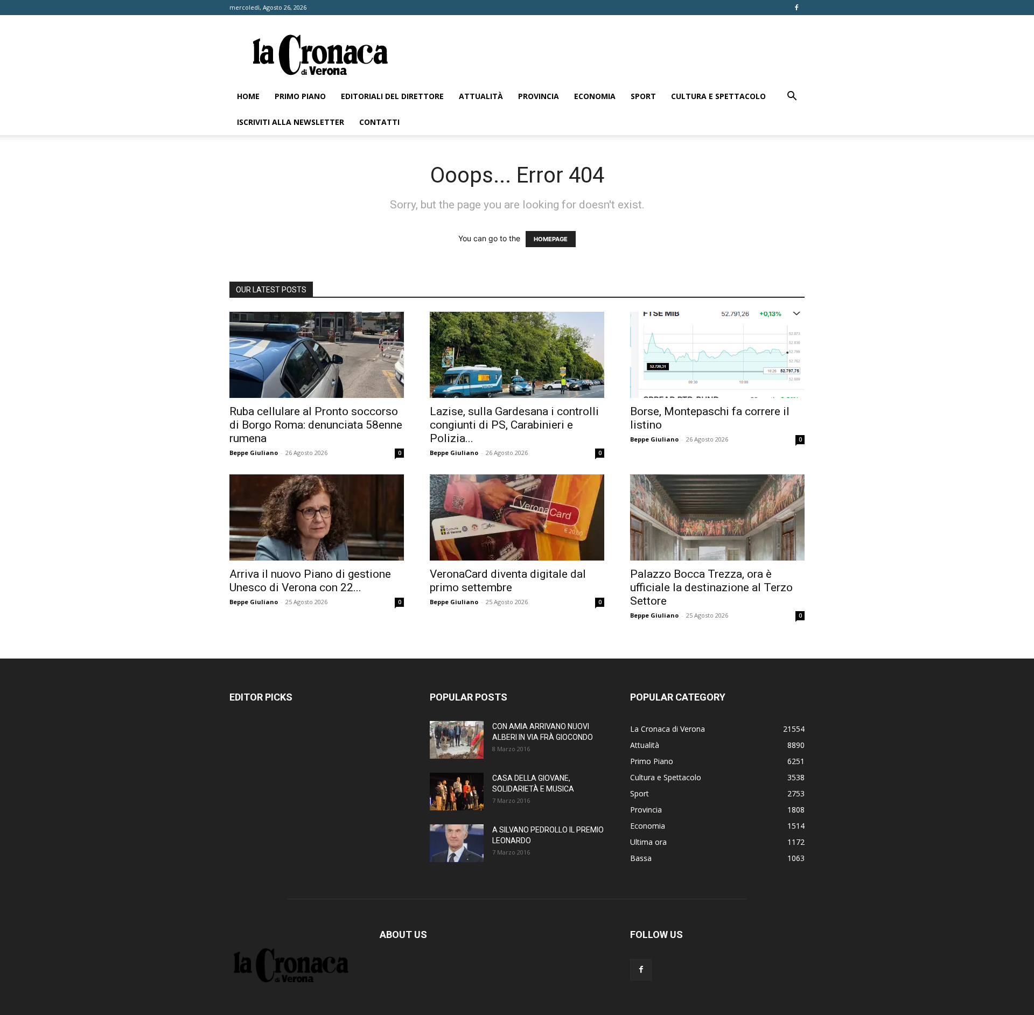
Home (248, 96)
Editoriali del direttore (392, 96)
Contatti (379, 122)
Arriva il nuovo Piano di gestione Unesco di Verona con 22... (310, 581)
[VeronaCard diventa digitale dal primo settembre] (517, 517)
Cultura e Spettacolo (718, 96)
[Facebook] (796, 7)
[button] (792, 97)
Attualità (481, 96)
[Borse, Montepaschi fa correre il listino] (717, 355)
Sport (643, 96)
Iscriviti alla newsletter (290, 122)
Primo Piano (300, 96)
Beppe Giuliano (253, 453)
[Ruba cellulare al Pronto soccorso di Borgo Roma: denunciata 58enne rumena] (316, 355)
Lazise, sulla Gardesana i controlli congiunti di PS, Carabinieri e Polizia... (514, 425)
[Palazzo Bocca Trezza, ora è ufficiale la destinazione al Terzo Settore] (717, 517)
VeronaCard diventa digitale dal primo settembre (508, 581)
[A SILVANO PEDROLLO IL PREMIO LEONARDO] (457, 843)
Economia (595, 96)
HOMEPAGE (551, 239)
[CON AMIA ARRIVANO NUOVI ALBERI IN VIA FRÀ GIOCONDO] (457, 740)
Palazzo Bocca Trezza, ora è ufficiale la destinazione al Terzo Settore (711, 587)
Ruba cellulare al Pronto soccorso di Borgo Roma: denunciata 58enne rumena (315, 425)
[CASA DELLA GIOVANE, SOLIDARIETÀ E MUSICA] (457, 791)
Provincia (538, 96)
